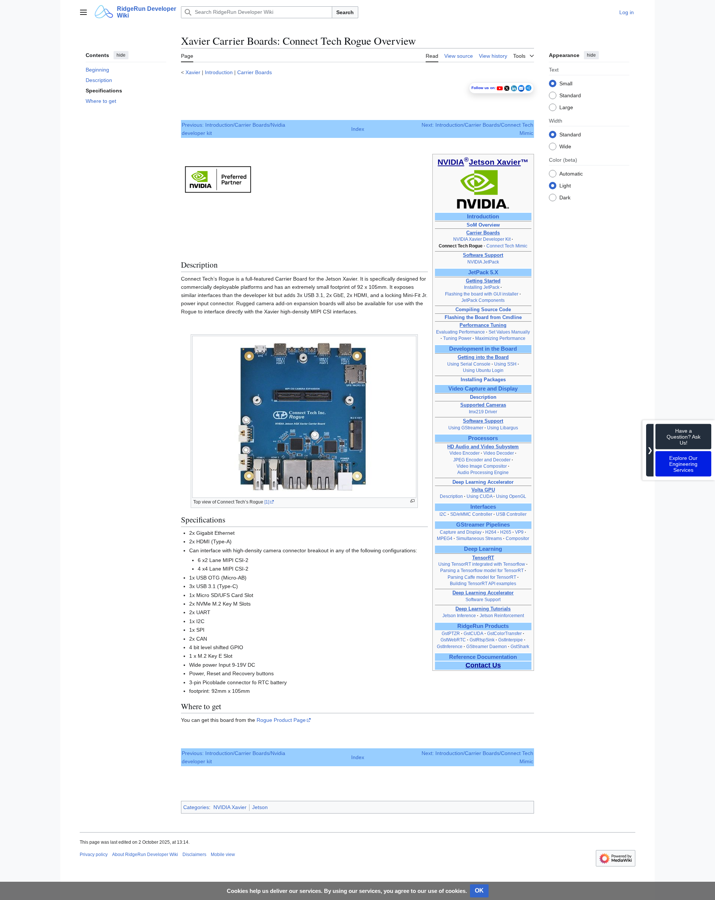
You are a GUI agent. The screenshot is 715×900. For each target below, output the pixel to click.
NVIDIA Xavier (230, 807)
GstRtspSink (482, 639)
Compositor (517, 538)
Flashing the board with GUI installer (481, 294)
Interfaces (483, 507)
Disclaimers (194, 854)
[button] (83, 12)
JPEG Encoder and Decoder (482, 459)
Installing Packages (483, 379)
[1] (266, 502)
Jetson (260, 807)
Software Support (482, 599)
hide (121, 55)
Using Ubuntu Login (483, 370)
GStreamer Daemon (486, 646)
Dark (565, 197)
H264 (490, 532)
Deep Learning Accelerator (483, 482)
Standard (570, 95)
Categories (196, 807)
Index (357, 129)
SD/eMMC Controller (471, 514)
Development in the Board (483, 349)
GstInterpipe (510, 639)
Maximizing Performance (500, 338)
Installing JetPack (481, 287)
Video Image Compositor (482, 466)
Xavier (192, 72)
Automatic (571, 173)
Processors (483, 438)
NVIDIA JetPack (483, 262)
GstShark (520, 646)
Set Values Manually (509, 332)
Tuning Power (457, 338)
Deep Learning (483, 549)
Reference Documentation (483, 657)
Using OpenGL (511, 496)
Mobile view (223, 854)
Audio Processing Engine (483, 472)
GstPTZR (451, 633)
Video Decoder (498, 453)
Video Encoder (465, 453)
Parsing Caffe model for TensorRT (482, 577)
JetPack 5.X (483, 272)
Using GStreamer (465, 427)
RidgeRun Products (483, 626)
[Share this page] (528, 88)
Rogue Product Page (281, 720)
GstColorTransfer (504, 633)
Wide (565, 146)
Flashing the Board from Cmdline (483, 317)
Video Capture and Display (483, 389)
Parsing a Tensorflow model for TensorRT (482, 570)
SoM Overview (483, 225)
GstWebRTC (453, 639)
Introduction (219, 72)
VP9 (519, 532)
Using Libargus (502, 427)
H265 (505, 532)
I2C (443, 514)
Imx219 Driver (483, 411)
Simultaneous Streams (479, 538)
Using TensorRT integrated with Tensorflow (481, 564)
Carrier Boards (254, 72)
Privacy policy (94, 854)
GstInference (450, 646)
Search (345, 12)
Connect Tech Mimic (506, 246)
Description (483, 397)
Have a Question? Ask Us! (683, 436)
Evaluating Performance (460, 332)
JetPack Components (483, 300)
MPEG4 (444, 538)
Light (565, 185)
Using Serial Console (468, 364)
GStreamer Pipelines (483, 525)
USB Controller (511, 514)
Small (565, 83)
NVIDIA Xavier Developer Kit (482, 239)
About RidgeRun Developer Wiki (145, 854)
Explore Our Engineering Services (683, 464)
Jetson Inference (459, 615)
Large (566, 107)
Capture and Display (461, 532)
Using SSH (506, 364)
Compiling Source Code (483, 309)
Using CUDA (480, 496)
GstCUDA (473, 633)
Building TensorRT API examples (483, 583)
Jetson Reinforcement (502, 615)
